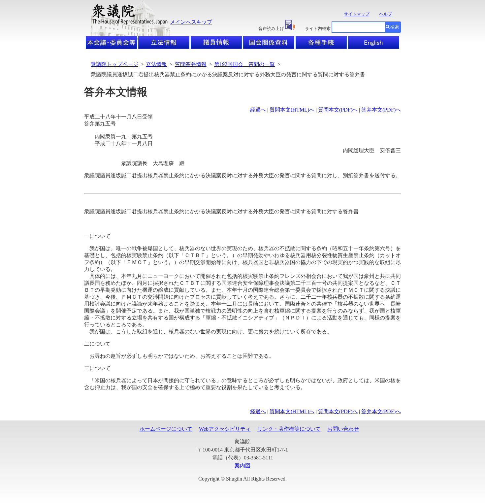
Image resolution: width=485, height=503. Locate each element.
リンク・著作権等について (289, 429)
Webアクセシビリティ (225, 429)
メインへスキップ (191, 22)
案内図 (242, 465)
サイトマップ (357, 14)
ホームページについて (166, 429)
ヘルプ (385, 14)
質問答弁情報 (191, 64)
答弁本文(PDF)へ (381, 110)
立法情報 (156, 64)
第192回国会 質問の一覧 (244, 64)
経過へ (258, 110)
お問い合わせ (343, 429)
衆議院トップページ (114, 64)
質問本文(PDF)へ (338, 110)
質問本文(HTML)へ (292, 110)
